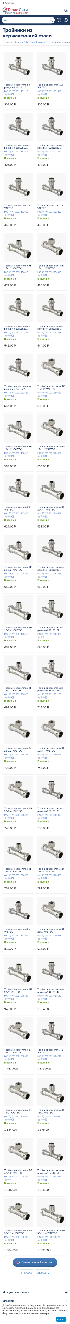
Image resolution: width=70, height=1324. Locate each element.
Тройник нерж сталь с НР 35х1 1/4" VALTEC (51, 1232)
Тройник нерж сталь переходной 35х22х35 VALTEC (50, 689)
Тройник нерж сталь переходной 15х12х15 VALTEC (17, 86)
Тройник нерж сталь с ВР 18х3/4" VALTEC (51, 749)
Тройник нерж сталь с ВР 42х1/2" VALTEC (18, 1171)
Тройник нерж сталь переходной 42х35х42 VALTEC (50, 990)
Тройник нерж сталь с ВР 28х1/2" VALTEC (18, 749)
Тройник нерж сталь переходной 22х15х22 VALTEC (50, 146)
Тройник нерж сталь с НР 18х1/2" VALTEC (18, 448)
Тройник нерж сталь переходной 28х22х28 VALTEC (50, 327)
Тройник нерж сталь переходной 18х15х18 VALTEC (17, 146)
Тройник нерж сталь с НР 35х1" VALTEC (51, 1111)
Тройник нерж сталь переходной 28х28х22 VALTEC (50, 629)
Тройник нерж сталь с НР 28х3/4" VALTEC (18, 870)
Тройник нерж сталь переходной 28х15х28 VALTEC (17, 387)
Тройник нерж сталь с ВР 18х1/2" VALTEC (51, 387)
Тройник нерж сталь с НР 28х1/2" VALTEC (18, 689)
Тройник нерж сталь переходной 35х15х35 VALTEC (50, 568)
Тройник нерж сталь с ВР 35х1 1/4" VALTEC (18, 1232)
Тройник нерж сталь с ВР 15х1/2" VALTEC (51, 267)
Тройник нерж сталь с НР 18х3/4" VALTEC (18, 629)
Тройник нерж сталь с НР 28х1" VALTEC (18, 990)
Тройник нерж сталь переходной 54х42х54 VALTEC (50, 1171)
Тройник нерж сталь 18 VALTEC (17, 207)
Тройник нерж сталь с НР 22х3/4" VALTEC (51, 508)
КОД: (6, 91)
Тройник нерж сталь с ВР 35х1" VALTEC (18, 1111)
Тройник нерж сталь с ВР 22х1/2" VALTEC (51, 448)
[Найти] (51, 20)
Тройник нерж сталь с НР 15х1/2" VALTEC (18, 267)
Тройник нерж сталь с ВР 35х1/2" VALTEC (18, 1051)
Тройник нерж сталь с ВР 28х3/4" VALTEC (51, 870)
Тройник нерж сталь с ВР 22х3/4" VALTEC (18, 809)
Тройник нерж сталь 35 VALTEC (17, 930)
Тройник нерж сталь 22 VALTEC (50, 207)
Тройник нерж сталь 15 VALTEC (50, 86)
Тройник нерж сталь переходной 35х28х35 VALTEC (50, 809)
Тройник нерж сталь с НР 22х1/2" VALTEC (18, 568)
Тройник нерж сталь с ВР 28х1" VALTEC (51, 930)
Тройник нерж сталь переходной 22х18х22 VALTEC (17, 327)
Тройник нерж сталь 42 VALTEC (50, 1051)
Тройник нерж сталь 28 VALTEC (17, 508)
